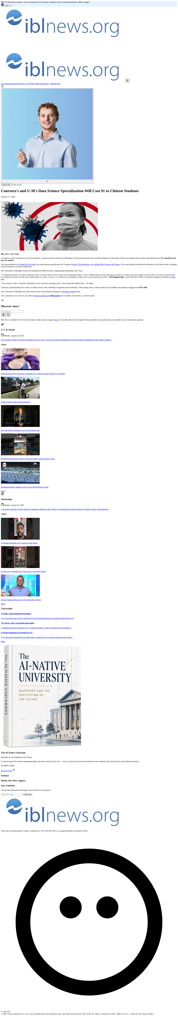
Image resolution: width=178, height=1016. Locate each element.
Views (21, 84)
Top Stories (5, 84)
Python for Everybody (27, 264)
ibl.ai (56, 320)
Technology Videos (47, 84)
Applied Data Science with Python (106, 264)
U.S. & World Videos (31, 84)
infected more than (47, 296)
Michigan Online (68, 292)
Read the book (6, 771)
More (3, 491)
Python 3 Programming (80, 264)
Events (57, 84)
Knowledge (14, 84)
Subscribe (27, 794)
